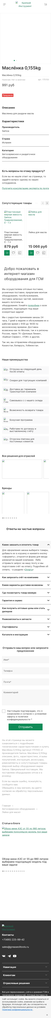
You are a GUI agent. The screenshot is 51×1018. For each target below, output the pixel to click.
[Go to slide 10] (20, 871)
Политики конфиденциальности (17, 1009)
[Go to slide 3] (6, 871)
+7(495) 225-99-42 (13, 939)
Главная (6, 805)
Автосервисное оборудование (18, 809)
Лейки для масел (11, 812)
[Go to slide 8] (16, 871)
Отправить (25, 727)
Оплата (29, 569)
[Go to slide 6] (12, 871)
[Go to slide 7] (14, 871)
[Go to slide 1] (14, 60)
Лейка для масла (37, 232)
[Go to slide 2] (16, 60)
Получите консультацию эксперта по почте (25, 188)
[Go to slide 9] (18, 871)
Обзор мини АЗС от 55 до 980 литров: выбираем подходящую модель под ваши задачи (25, 861)
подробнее (33, 305)
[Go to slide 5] (10, 871)
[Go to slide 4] (8, 871)
